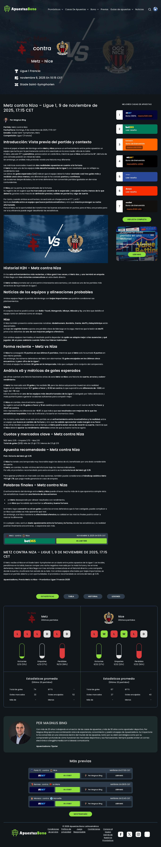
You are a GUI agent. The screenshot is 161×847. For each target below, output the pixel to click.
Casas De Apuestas (75, 9)
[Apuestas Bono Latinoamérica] (20, 9)
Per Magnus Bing (51, 723)
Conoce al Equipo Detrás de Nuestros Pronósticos (107, 835)
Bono (93, 9)
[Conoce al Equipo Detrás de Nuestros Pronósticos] (147, 834)
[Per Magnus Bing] (6, 120)
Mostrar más (80, 814)
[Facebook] (120, 834)
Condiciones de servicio (53, 830)
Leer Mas (137, 254)
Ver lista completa (137, 219)
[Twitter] (129, 834)
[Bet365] (30, 541)
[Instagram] (138, 834)
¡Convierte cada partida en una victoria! (131, 235)
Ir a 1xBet (68, 775)
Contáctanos (94, 829)
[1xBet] (41, 775)
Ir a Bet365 (81, 541)
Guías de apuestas (120, 9)
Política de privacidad (66, 830)
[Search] (149, 9)
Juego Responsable (79, 830)
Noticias (139, 9)
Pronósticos (54, 9)
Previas (104, 9)
